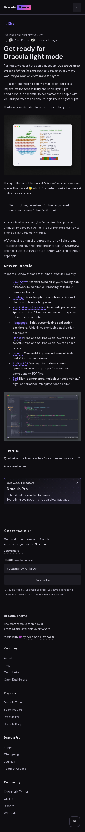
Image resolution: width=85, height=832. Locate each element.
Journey (9, 761)
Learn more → (13, 551)
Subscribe (42, 580)
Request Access (15, 769)
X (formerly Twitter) (16, 791)
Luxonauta (47, 637)
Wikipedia (10, 813)
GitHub (8, 799)
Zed (15, 378)
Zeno (29, 637)
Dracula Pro (12, 717)
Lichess (18, 338)
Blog (7, 665)
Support (9, 747)
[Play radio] (74, 821)
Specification (13, 710)
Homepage (20, 323)
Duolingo (19, 297)
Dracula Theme (15, 616)
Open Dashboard (15, 679)
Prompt (18, 353)
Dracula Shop (13, 724)
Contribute (11, 672)
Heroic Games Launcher (29, 307)
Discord (9, 806)
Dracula (16, 7)
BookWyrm (20, 282)
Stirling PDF (20, 363)
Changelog (11, 754)
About (8, 658)
